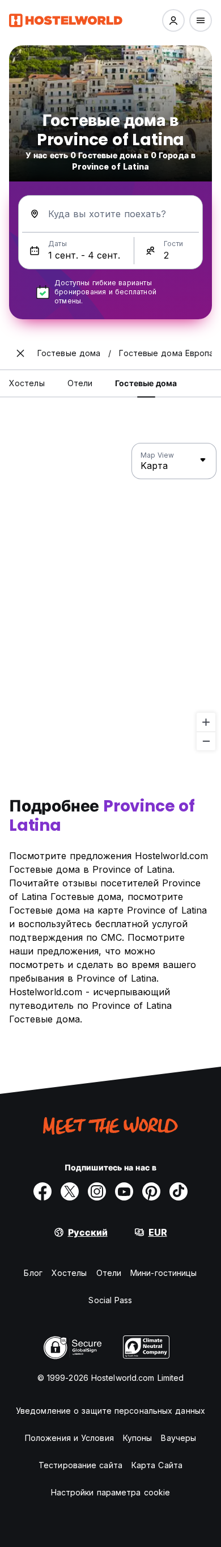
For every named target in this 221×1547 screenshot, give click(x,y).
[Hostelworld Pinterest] (151, 1191)
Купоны (137, 1438)
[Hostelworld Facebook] (42, 1191)
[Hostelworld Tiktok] (178, 1191)
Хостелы (69, 1273)
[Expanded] (20, 353)
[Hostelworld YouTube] (124, 1191)
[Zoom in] (206, 722)
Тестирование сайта (80, 1465)
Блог (33, 1273)
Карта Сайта (156, 1465)
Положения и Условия (69, 1438)
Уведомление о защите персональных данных (110, 1410)
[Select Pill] (173, 20)
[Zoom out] (206, 741)
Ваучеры (178, 1438)
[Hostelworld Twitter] (70, 1191)
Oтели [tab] (80, 383)
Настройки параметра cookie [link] (111, 1492)
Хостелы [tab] (27, 383)
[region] (110, 597)
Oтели (109, 1273)
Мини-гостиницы (163, 1273)
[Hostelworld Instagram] (97, 1191)
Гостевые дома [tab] (146, 383)
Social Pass (110, 1300)
